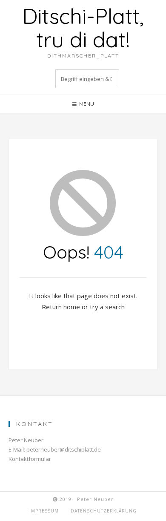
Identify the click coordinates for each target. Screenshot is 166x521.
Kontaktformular (30, 459)
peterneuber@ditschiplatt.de (63, 449)
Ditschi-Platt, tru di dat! (83, 28)
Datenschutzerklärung (104, 511)
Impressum (44, 511)
